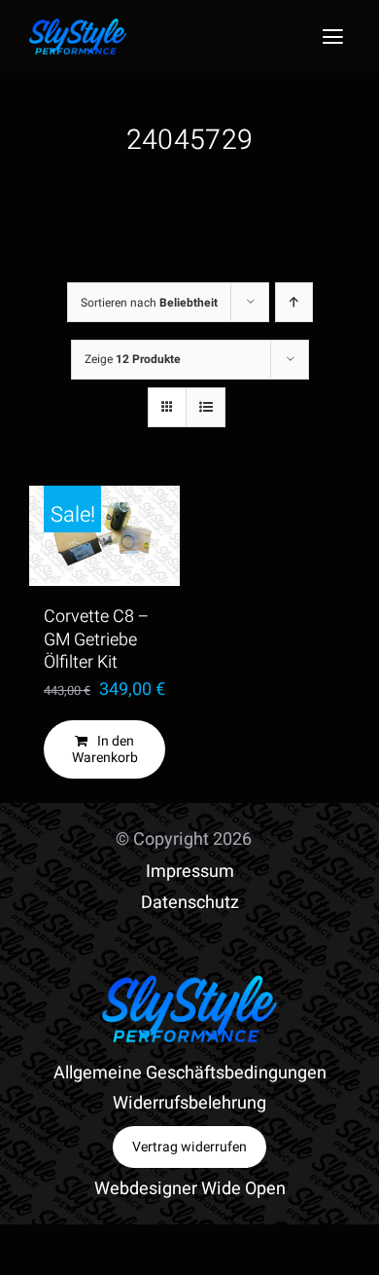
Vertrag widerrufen (189, 1147)
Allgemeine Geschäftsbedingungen (190, 1073)
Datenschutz (190, 903)
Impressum (190, 871)
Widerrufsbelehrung (189, 1103)
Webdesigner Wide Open (190, 1189)
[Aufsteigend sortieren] (294, 302)
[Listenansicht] (205, 407)
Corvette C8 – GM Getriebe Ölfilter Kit (97, 639)
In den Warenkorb (105, 749)
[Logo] (77, 27)
